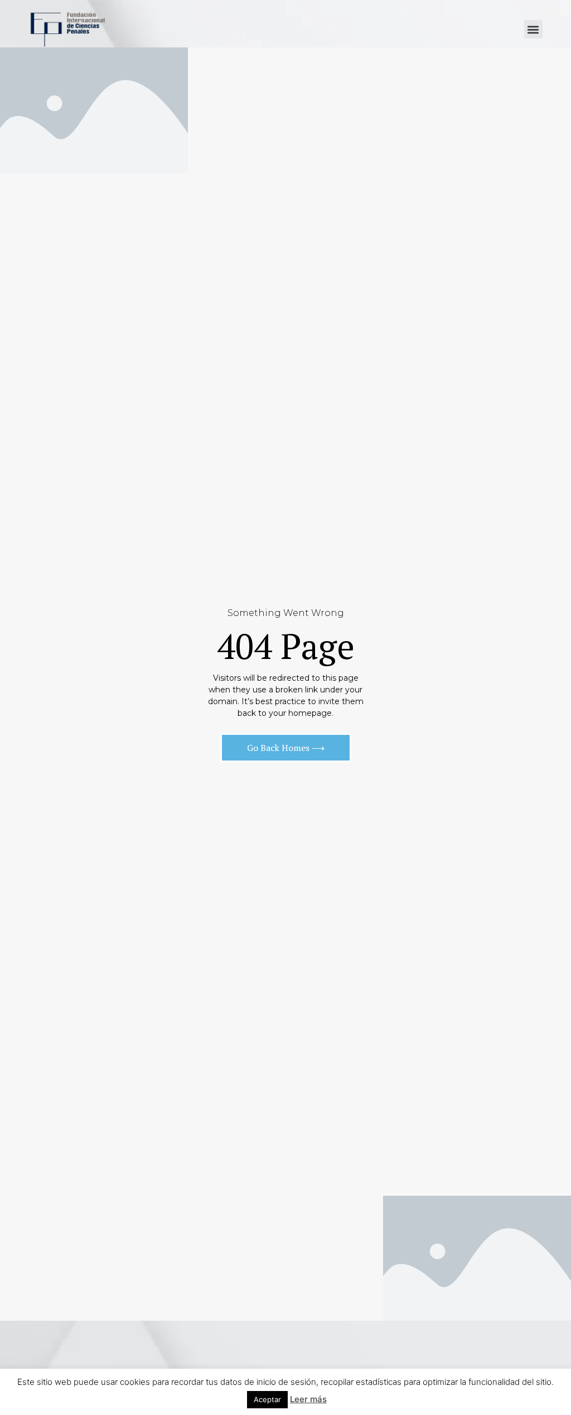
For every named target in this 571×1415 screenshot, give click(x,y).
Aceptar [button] (267, 1399)
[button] (533, 29)
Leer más (308, 1399)
